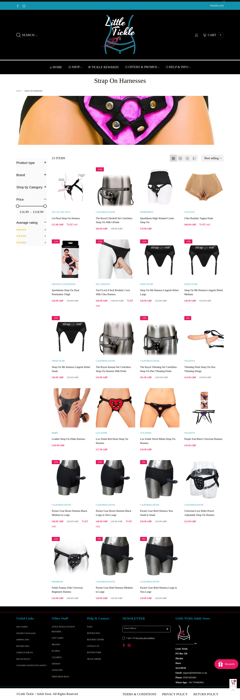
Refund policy (23, 659)
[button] (167, 629)
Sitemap (56, 664)
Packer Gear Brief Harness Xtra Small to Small (156, 513)
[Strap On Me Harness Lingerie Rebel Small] (71, 335)
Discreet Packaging (26, 633)
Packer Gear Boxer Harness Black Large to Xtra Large (113, 513)
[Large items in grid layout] (180, 158)
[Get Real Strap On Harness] (71, 187)
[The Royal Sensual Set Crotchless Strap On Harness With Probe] (115, 335)
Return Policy (205, 694)
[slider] (17, 206)
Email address (130, 628)
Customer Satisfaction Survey (31, 665)
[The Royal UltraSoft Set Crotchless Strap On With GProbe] (115, 187)
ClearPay (57, 657)
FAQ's (89, 627)
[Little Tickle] (120, 34)
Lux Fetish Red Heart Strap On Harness (112, 441)
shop (76, 67)
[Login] (199, 35)
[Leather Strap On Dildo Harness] (71, 407)
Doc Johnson (103, 284)
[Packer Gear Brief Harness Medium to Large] (115, 556)
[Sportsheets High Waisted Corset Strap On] (159, 187)
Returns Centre (95, 640)
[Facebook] (18, 5)
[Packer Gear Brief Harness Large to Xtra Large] (159, 556)
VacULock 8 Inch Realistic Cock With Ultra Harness (113, 292)
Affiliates (57, 670)
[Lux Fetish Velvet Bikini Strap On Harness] (159, 407)
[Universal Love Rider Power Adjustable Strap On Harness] (204, 479)
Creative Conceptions (63, 284)
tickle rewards (105, 67)
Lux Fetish (101, 433)
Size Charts (22, 627)
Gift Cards (57, 638)
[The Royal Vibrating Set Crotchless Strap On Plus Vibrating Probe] (159, 335)
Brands (56, 644)
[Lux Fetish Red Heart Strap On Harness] (115, 407)
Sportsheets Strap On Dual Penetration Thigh (65, 292)
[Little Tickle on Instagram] (129, 646)
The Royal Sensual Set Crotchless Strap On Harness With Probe (113, 369)
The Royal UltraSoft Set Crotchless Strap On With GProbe (114, 220)
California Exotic (105, 212)
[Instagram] (24, 5)
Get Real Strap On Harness (66, 218)
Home (57, 67)
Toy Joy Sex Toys (61, 212)
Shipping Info (22, 640)
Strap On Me (146, 284)
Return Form (94, 652)
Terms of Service (24, 653)
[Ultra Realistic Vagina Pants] (204, 187)
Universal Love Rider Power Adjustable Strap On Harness (199, 513)
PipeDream (57, 582)
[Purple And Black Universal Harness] (204, 407)
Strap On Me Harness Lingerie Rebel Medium (203, 292)
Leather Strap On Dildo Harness (68, 439)
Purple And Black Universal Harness (203, 439)
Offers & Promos (143, 67)
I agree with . (140, 638)
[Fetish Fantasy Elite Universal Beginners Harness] (71, 556)
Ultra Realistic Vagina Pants (198, 218)
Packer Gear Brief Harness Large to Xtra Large (158, 589)
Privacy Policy (175, 694)
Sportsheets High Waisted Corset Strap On (157, 220)
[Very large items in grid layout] (187, 158)
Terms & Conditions (139, 694)
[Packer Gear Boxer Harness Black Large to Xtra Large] (115, 479)
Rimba (55, 433)
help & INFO (179, 67)
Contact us (93, 646)
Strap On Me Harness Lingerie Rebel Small (71, 369)
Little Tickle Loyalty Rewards (63, 629)
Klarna (56, 651)
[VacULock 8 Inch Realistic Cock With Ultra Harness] (115, 259)
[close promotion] (223, 1)
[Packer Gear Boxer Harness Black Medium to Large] (71, 479)
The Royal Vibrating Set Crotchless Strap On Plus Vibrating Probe (158, 369)
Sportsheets (146, 212)
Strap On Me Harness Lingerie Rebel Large (159, 292)
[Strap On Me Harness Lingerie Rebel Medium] (204, 259)
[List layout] (194, 158)
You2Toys (189, 212)
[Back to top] (233, 690)
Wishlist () (217, 5)
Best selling (211, 158)
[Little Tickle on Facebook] (124, 646)
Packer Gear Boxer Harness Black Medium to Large (69, 513)
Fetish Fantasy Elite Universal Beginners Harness (67, 589)
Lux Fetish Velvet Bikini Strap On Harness (157, 441)
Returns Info (22, 646)
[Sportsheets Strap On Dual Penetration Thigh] (71, 259)
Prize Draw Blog (60, 677)
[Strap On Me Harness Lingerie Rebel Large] (159, 259)
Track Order (94, 659)
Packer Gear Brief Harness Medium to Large (114, 589)
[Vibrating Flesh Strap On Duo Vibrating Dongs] (204, 335)
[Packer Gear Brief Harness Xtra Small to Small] (159, 479)
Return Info (93, 633)
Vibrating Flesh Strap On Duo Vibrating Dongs (199, 369)
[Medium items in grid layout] (173, 158)
